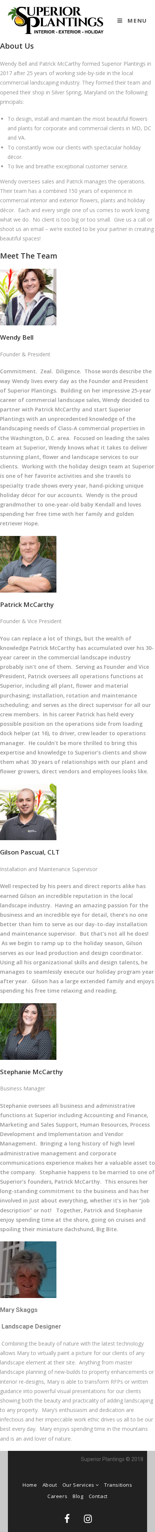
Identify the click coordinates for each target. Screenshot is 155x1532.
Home (30, 1484)
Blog (78, 1496)
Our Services (79, 1484)
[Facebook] (67, 1518)
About (50, 1484)
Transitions (118, 1484)
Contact (98, 1496)
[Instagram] (87, 1518)
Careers (57, 1496)
